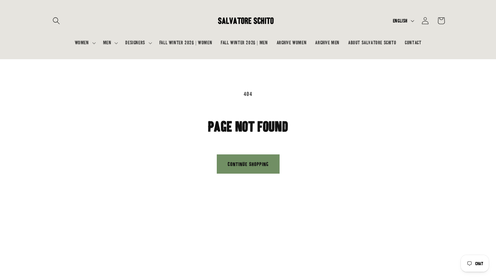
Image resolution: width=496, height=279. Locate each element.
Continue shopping (248, 164)
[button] (56, 21)
